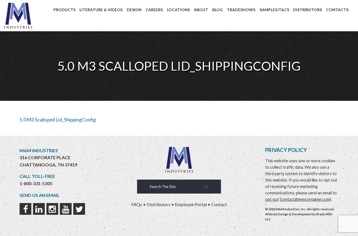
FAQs (136, 204)
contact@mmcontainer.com (305, 199)
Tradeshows (241, 9)
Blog (217, 9)
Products (64, 9)
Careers (154, 9)
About (201, 9)
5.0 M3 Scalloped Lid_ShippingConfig (58, 120)
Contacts (337, 9)
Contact (219, 204)
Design (134, 9)
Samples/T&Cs (274, 9)
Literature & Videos (101, 9)
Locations (178, 9)
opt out (272, 199)
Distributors (307, 9)
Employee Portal (191, 204)
